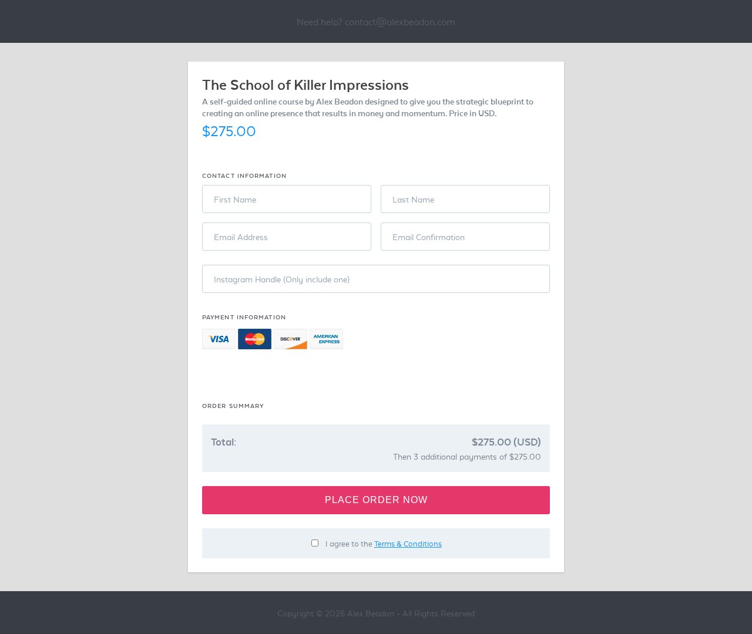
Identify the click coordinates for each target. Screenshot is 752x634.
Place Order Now (376, 500)
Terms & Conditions (408, 543)
